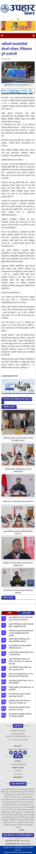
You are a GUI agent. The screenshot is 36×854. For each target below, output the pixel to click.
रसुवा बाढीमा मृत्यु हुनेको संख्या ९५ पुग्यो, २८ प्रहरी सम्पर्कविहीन (21, 681)
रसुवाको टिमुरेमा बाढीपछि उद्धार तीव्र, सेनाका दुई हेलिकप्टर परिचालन (19, 640)
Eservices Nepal (27, 852)
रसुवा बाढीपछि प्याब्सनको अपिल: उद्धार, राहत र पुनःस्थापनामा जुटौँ (20, 668)
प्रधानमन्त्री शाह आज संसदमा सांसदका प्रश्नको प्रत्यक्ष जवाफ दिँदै (18, 591)
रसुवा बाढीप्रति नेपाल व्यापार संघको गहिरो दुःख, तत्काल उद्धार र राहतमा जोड (20, 618)
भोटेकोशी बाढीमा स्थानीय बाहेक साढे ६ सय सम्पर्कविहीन (21, 688)
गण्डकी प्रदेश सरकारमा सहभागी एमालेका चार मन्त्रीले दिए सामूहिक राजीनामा (18, 439)
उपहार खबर (7, 59)
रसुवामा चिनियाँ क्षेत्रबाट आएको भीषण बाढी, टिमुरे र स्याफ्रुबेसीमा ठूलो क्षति (21, 625)
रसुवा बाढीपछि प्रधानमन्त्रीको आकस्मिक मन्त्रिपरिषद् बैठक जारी (18, 532)
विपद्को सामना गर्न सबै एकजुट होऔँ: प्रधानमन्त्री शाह (18, 501)
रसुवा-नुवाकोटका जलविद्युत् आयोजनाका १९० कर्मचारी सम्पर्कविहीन (20, 715)
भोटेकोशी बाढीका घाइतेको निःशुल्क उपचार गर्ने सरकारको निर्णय (18, 470)
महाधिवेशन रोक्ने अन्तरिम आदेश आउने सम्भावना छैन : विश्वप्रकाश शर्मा (18, 564)
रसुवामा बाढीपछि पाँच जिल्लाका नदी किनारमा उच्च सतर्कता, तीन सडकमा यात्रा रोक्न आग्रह (20, 661)
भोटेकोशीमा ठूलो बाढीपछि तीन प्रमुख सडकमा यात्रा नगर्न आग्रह (19, 708)
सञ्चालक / (15, 767)
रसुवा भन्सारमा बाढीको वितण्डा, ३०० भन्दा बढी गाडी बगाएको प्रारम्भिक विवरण (21, 675)
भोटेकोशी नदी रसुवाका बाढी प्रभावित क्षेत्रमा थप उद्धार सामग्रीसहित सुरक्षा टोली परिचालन (21, 633)
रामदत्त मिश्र (18, 771)
